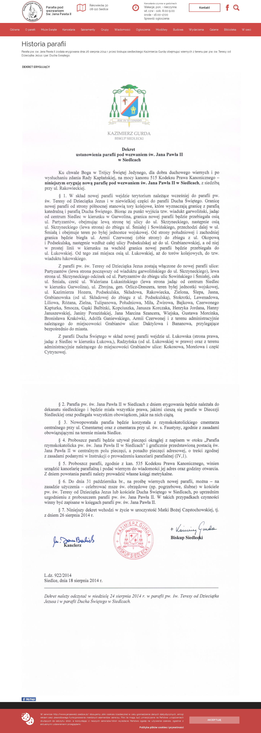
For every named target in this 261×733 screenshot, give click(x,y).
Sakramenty (88, 29)
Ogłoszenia (143, 29)
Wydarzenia (196, 29)
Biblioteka (230, 29)
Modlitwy (161, 29)
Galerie (214, 29)
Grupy (105, 29)
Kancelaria (68, 29)
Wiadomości (122, 29)
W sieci (246, 29)
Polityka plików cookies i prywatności (161, 727)
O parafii (30, 29)
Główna (14, 29)
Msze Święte (49, 29)
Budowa (178, 29)
